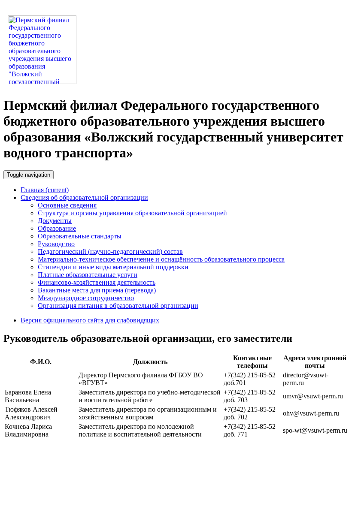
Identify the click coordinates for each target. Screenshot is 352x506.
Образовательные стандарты (79, 236)
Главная (45, 189)
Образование (57, 228)
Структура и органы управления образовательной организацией (132, 213)
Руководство (56, 243)
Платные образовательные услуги (87, 274)
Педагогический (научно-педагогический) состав (110, 251)
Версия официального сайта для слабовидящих (90, 320)
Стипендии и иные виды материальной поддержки (113, 267)
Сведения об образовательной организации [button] (84, 197)
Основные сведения (67, 205)
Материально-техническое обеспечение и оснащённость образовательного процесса (161, 259)
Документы (55, 220)
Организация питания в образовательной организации (118, 305)
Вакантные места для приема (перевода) (97, 290)
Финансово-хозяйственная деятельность (96, 282)
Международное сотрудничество (86, 297)
